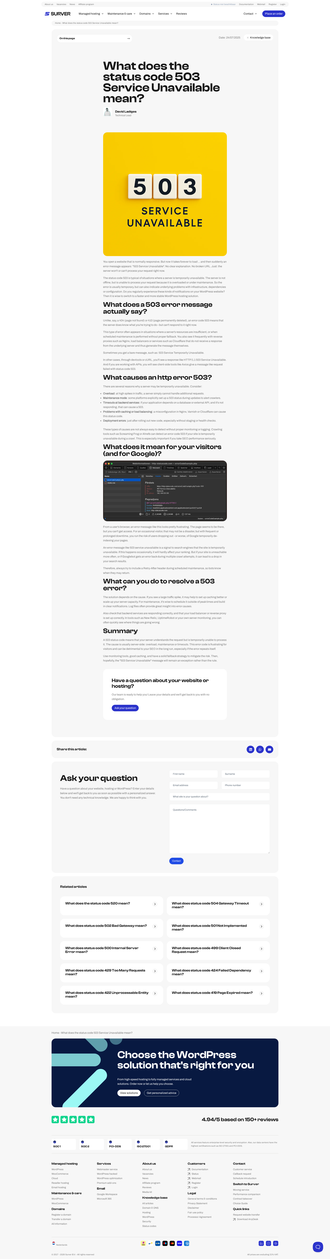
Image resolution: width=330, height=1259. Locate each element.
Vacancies (61, 4)
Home (58, 23)
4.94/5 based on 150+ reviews (240, 1120)
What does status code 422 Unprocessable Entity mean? (106, 994)
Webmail (261, 4)
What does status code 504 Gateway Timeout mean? (210, 905)
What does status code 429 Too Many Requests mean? (105, 972)
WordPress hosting (176, 296)
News (72, 4)
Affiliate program (86, 4)
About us (49, 4)
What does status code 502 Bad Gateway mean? (106, 926)
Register (273, 4)
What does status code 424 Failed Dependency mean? (211, 972)
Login (282, 4)
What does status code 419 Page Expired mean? (212, 993)
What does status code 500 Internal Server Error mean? (102, 950)
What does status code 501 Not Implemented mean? (209, 927)
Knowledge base (155, 1198)
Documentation (246, 4)
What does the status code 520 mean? (97, 903)
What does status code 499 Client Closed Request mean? (206, 950)
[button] (101, 14)
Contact (176, 861)
